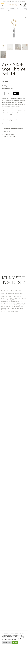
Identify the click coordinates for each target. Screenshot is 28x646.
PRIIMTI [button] (15, 642)
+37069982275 (21, 1)
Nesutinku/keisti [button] (7, 642)
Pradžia (2, 9)
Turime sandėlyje (10, 9)
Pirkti (15, 93)
